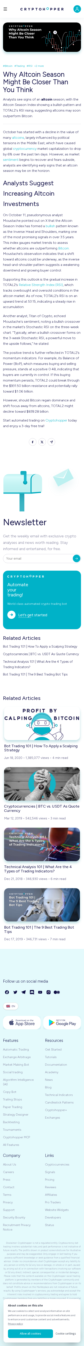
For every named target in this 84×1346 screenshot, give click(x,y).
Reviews (50, 1187)
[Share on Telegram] (51, 442)
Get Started (53, 1049)
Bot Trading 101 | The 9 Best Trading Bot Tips (35, 674)
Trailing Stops (12, 1099)
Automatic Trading (16, 1049)
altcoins (18, 138)
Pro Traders (53, 1202)
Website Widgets (57, 1210)
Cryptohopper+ (56, 1110)
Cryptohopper (56, 420)
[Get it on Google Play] (62, 1022)
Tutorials (51, 1057)
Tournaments (12, 1130)
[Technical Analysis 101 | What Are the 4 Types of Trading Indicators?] (42, 844)
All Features (11, 1145)
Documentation (56, 1065)
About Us (9, 1164)
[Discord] (32, 992)
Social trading (13, 1072)
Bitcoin (63, 248)
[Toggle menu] (5, 9)
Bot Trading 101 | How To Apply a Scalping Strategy (40, 646)
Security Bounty (14, 1217)
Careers (8, 1172)
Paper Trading (12, 1107)
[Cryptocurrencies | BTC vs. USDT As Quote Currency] (42, 784)
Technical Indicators (59, 1095)
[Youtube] (40, 992)
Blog (48, 1087)
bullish (50, 226)
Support (9, 1210)
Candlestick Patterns (59, 1102)
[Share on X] (42, 442)
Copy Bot (9, 1092)
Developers (53, 1217)
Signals (50, 1172)
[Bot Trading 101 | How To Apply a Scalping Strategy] (42, 723)
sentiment (11, 160)
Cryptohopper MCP (16, 1137)
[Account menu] (77, 9)
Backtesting (11, 1122)
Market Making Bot (16, 1065)
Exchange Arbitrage (17, 1057)
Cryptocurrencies (57, 1164)
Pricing (49, 1180)
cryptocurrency (25, 149)
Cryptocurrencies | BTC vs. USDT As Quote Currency (41, 654)
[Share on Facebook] (32, 442)
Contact (8, 1187)
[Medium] (57, 992)
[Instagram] (49, 992)
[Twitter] (15, 992)
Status (49, 1225)
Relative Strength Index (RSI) (41, 285)
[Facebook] (7, 992)
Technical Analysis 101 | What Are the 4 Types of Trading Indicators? (38, 664)
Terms (7, 1195)
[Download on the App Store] (22, 1022)
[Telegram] (24, 992)
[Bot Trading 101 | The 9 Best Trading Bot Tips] (42, 905)
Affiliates (51, 1195)
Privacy (8, 1202)
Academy (51, 1072)
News (49, 1080)
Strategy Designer (15, 1114)
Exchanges (52, 1117)
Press (6, 1180)
